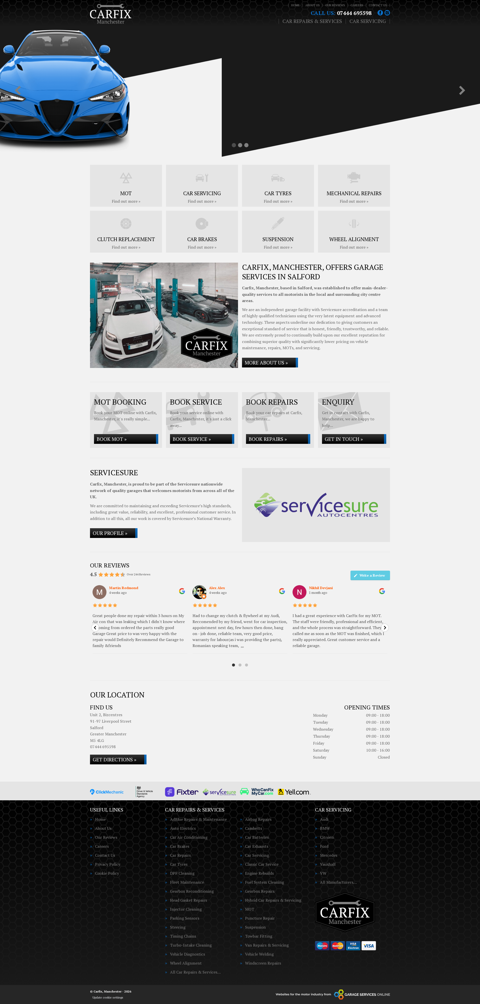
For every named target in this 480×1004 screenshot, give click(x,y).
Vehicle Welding (259, 954)
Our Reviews (335, 5)
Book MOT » (111, 439)
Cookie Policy (107, 873)
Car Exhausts (256, 846)
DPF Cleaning (182, 873)
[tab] (234, 145)
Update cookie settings (107, 997)
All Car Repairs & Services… (195, 972)
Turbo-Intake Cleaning (191, 945)
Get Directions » (114, 759)
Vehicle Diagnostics (187, 954)
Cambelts (253, 828)
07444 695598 (341, 13)
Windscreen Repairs (263, 963)
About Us (312, 5)
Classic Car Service (261, 864)
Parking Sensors (184, 918)
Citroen (327, 837)
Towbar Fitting (258, 936)
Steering (178, 927)
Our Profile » (110, 533)
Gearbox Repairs (259, 891)
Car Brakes (179, 846)
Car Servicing (368, 21)
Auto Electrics (183, 828)
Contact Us (378, 5)
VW (323, 873)
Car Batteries (257, 837)
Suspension (255, 927)
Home (295, 5)
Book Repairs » (268, 439)
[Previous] (17, 91)
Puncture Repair (260, 918)
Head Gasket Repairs (188, 900)
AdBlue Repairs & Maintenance (198, 819)
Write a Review (372, 575)
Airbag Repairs (258, 819)
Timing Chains (183, 936)
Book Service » (192, 439)
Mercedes (328, 855)
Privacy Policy (107, 864)
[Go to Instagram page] (387, 12)
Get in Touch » (344, 439)
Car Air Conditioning (189, 837)
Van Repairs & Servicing (267, 945)
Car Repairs (180, 855)
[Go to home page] (111, 14)
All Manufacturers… (338, 882)
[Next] (462, 91)
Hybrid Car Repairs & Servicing (273, 900)
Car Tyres (179, 864)
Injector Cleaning (186, 909)
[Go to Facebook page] (380, 12)
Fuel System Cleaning (264, 882)
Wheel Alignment (186, 963)
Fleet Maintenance (187, 882)
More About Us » (266, 362)
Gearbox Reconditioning (192, 891)
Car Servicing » (119, 108)
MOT (249, 909)
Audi (324, 819)
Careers (356, 5)
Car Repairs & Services (312, 21)
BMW (325, 828)
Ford (324, 846)
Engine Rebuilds (259, 873)
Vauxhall (328, 864)
